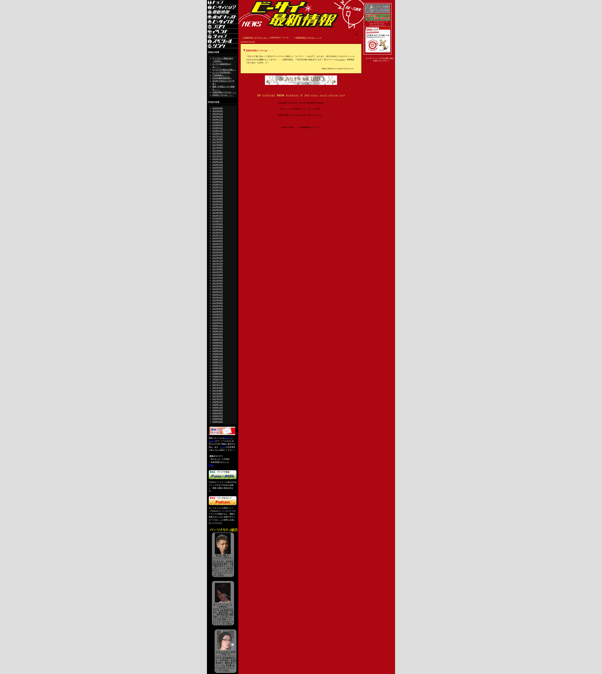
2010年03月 (217, 317)
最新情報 (280, 95)
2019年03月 (217, 125)
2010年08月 (217, 303)
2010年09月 (217, 300)
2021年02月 (217, 111)
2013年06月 (217, 224)
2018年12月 (217, 131)
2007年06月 (217, 393)
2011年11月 (217, 261)
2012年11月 (217, 235)
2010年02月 (217, 320)
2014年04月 (217, 210)
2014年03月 (217, 213)
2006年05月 (217, 422)
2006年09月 (217, 410)
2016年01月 (217, 184)
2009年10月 (217, 331)
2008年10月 (217, 365)
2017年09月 (217, 139)
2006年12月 (217, 402)
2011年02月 (217, 286)
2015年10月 (217, 193)
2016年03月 (217, 182)
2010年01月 (217, 323)
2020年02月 (217, 117)
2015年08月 (217, 196)
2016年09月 (217, 167)
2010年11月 (217, 295)
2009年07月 (217, 340)
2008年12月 (217, 359)
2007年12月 (217, 382)
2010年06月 (217, 309)
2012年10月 (217, 238)
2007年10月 (217, 388)
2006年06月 (217, 419)
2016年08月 (217, 170)
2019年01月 (217, 128)
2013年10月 (217, 215)
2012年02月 (217, 258)
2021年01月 (217, 114)
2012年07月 (217, 244)
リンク (342, 95)
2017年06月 (217, 145)
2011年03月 (217, 283)
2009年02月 (217, 354)
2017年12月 (217, 136)
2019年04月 (217, 122)
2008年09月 (217, 368)
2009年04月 (217, 348)
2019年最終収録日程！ (222, 78)
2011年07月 (217, 272)
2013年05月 (217, 227)
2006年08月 (217, 413)
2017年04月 (217, 151)
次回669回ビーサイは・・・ (224, 92)
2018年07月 (217, 134)
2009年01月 (217, 357)
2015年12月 (217, 187)
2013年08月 (217, 218)
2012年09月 (217, 241)
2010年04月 (217, 314)
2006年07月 (217, 416)
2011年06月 (217, 275)
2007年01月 (217, 399)
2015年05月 (217, 201)
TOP (259, 95)
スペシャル (333, 95)
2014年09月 (217, 207)
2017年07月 (217, 142)
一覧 (356, 34)
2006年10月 (217, 408)
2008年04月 (217, 376)
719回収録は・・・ (220, 75)
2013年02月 (217, 232)
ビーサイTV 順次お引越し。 (224, 70)
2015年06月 (217, 199)
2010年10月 (217, 297)
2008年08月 (217, 371)
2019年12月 (217, 119)
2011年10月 (217, 263)
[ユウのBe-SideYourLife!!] (377, 20)
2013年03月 (217, 230)
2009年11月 (217, 328)
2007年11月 (217, 385)
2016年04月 (217, 179)
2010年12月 (217, 292)
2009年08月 (217, 337)
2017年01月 (217, 156)
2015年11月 (217, 190)
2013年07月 (217, 221)
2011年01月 (217, 289)
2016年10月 (217, 165)
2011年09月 (217, 266)
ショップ (323, 95)
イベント (314, 95)
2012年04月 (217, 252)
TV (301, 95)
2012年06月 (217, 247)
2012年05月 (217, 249)
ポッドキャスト (292, 95)
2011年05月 (217, 278)
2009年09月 (217, 334)
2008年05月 (217, 374)
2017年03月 (217, 153)
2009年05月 (217, 345)
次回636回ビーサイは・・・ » (308, 38)
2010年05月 (217, 311)
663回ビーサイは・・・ (222, 95)
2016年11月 (217, 162)
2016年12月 (217, 159)
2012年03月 (217, 255)
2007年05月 (217, 396)
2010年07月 (217, 306)
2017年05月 (217, 148)
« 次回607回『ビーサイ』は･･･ (255, 38)
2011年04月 (217, 280)
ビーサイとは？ (268, 95)
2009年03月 (217, 351)
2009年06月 (217, 343)
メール (340, 60)
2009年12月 (217, 326)
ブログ (307, 95)
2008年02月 (217, 379)
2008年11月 (217, 362)
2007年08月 (217, 391)
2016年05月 (217, 176)
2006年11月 (217, 405)
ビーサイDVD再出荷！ (222, 72)
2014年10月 (217, 204)
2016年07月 (217, 173)
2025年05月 (217, 108)
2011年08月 (217, 269)
